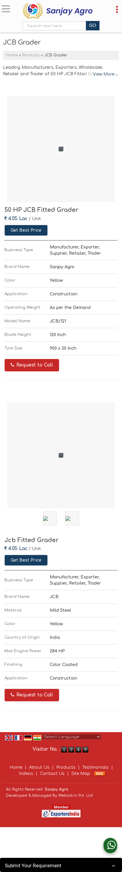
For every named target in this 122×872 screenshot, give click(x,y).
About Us (39, 767)
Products (30, 55)
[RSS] (99, 773)
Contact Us (52, 773)
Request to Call (34, 365)
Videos (26, 773)
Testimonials (95, 767)
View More (103, 74)
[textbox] (56, 26)
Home (11, 55)
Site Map (80, 773)
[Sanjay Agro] (57, 11)
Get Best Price (26, 230)
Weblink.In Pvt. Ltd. (76, 796)
